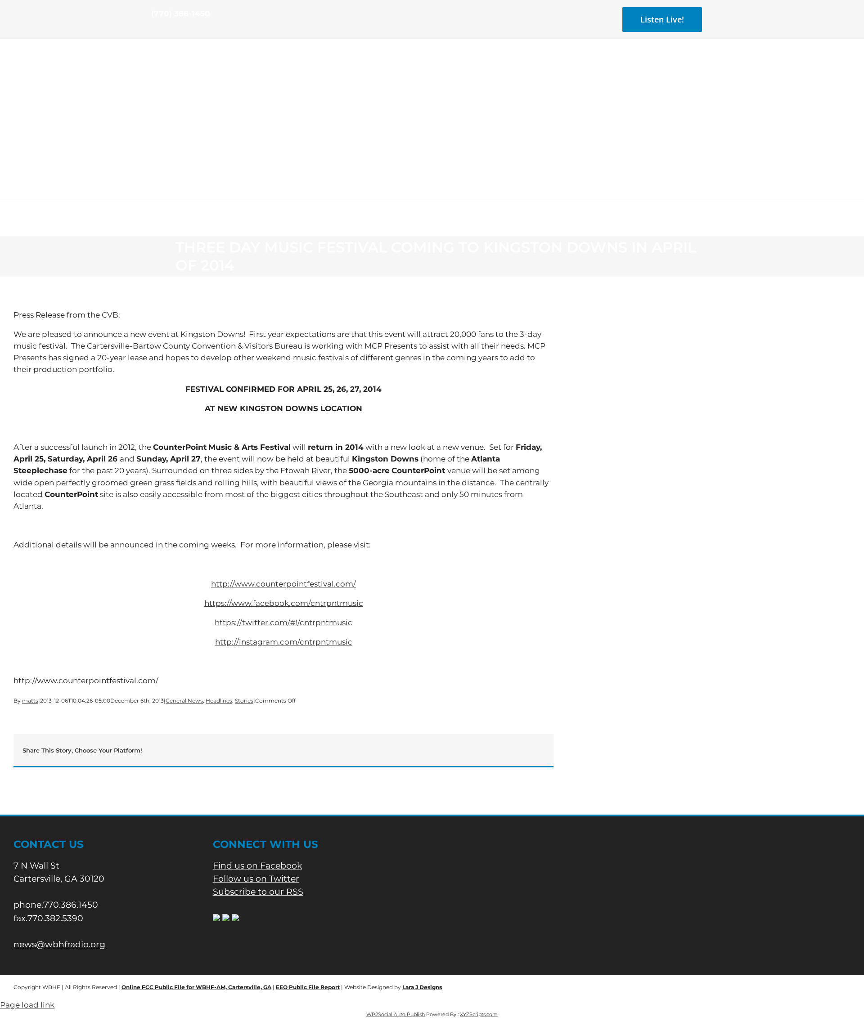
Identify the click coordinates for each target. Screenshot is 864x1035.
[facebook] (154, 30)
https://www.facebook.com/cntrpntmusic (283, 603)
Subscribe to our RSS (258, 892)
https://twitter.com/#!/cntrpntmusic (283, 622)
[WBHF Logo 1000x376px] (432, 69)
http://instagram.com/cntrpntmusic (283, 641)
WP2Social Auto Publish (395, 1014)
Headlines (219, 700)
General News (184, 700)
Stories (244, 700)
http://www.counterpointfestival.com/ (283, 583)
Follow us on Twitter (256, 879)
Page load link (27, 1004)
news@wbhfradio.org (59, 944)
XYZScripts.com (479, 1014)
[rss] (182, 30)
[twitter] (168, 30)
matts (30, 700)
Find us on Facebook (257, 865)
